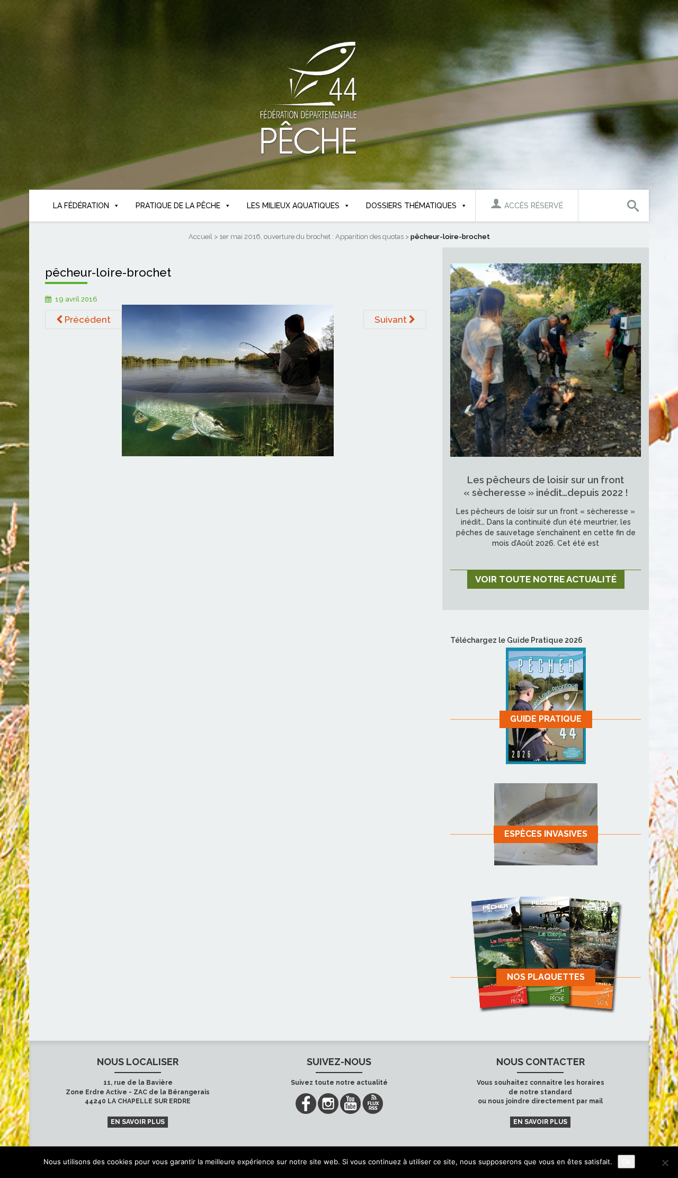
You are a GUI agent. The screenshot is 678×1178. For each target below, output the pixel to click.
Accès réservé (532, 205)
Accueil (200, 237)
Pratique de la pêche (178, 205)
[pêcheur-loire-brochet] (228, 380)
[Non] (664, 1162)
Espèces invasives (545, 834)
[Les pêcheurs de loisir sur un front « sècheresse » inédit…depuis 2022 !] (545, 359)
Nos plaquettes (546, 977)
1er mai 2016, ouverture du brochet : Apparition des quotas (311, 237)
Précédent (87, 319)
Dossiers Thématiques (411, 205)
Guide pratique (546, 719)
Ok (626, 1161)
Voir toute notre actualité (546, 579)
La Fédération (81, 205)
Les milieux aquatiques (293, 205)
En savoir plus (138, 1122)
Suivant (391, 319)
